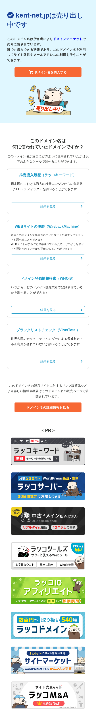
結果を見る (48, 206)
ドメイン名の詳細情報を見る (48, 407)
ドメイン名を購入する (50, 72)
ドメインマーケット (68, 39)
